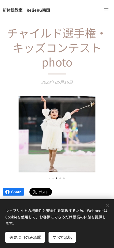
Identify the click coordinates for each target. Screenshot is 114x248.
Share (16, 192)
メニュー (106, 10)
